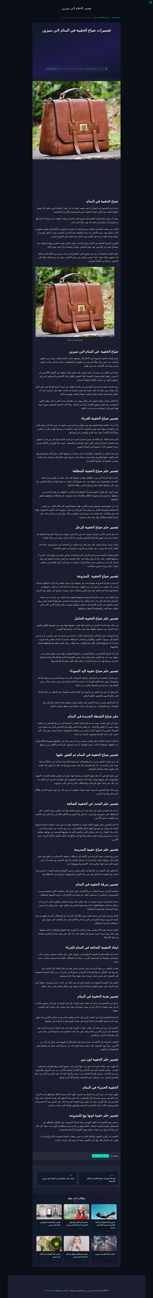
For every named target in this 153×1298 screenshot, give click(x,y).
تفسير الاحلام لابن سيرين (76, 8)
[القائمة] (150, 2)
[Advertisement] (76, 49)
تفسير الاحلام (116, 17)
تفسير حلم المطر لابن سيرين (105, 1254)
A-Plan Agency (49, 1290)
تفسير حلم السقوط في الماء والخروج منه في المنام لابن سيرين (105, 1224)
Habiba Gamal (51, 69)
